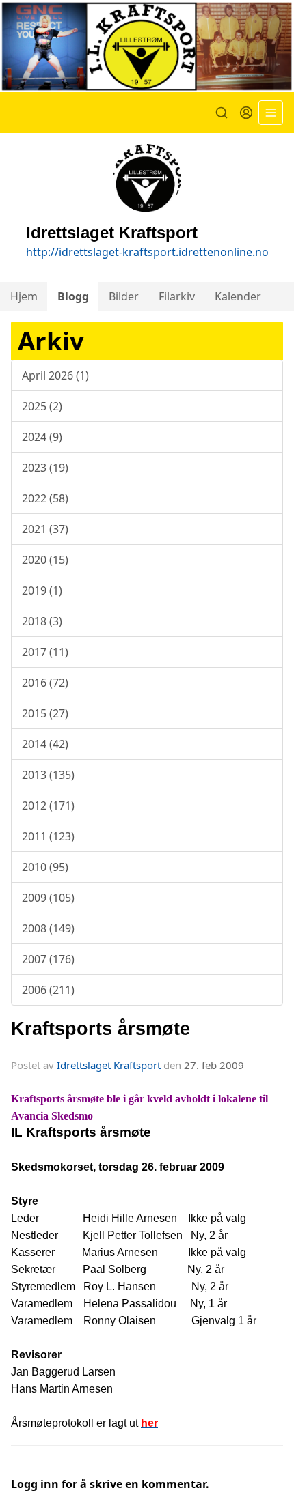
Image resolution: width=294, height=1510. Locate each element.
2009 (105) (48, 897)
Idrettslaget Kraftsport (109, 1065)
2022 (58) (45, 498)
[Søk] (221, 112)
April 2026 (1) (55, 375)
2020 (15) (45, 559)
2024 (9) (42, 436)
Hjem (24, 296)
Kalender (238, 296)
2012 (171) (48, 805)
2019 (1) (42, 590)
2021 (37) (45, 529)
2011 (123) (48, 836)
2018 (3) (42, 621)
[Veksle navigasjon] (270, 112)
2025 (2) (42, 406)
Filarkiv (177, 296)
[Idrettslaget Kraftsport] (147, 46)
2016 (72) (45, 682)
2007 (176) (48, 959)
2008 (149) (48, 928)
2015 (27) (45, 713)
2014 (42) (45, 744)
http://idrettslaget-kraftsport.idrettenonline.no (147, 251)
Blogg (73, 296)
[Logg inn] (246, 112)
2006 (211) (48, 989)
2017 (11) (45, 651)
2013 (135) (48, 774)
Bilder (124, 296)
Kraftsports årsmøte (100, 1028)
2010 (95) (45, 866)
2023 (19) (45, 467)
